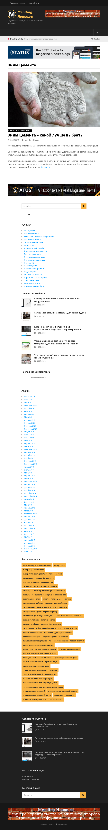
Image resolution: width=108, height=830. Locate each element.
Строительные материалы (19, 131)
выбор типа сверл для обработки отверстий (42, 574)
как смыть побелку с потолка (69, 615)
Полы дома (29, 263)
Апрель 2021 (29, 414)
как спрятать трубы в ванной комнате (39, 628)
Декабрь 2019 (30, 455)
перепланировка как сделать (55, 636)
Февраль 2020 (30, 449)
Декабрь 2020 (30, 420)
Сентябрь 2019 (30, 464)
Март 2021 (28, 417)
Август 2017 (29, 531)
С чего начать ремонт (34, 268)
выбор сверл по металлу (33, 569)
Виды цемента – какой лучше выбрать (45, 135)
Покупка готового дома (34, 257)
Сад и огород (30, 271)
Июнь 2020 (29, 437)
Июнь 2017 (29, 534)
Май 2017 (28, 537)
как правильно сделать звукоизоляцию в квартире (45, 607)
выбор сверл (59, 565)
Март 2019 (28, 478)
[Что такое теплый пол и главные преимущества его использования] (26, 359)
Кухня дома (29, 245)
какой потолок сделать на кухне (57, 599)
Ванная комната (31, 233)
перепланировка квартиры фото (37, 641)
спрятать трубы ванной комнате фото (39, 674)
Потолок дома (30, 265)
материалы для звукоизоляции (58, 632)
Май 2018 (28, 505)
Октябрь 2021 (30, 408)
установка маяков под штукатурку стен (40, 683)
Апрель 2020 (29, 443)
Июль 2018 (28, 502)
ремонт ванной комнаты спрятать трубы (40, 662)
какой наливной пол (31, 599)
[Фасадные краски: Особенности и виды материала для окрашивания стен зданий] (26, 345)
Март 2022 (28, 402)
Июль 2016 (28, 551)
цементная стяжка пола (64, 695)
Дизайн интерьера (32, 239)
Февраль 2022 (30, 405)
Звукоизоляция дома (33, 242)
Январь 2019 (29, 484)
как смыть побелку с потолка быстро (39, 620)
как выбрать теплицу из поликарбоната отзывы (44, 590)
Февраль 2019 (30, 481)
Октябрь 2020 (30, 426)
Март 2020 (28, 446)
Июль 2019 (28, 470)
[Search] (96, 32)
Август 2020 (29, 431)
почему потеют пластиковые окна (37, 657)
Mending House (32, 140)
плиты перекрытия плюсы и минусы (38, 645)
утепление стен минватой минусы (62, 691)
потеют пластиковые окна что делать (39, 649)
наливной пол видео (31, 636)
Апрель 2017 (29, 540)
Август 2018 (29, 499)
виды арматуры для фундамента (37, 565)
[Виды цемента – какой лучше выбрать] (54, 99)
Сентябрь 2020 (30, 429)
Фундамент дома (32, 283)
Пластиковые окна (32, 254)
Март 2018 (28, 510)
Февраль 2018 (30, 513)
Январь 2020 (29, 452)
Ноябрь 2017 (29, 522)
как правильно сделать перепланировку (40, 611)
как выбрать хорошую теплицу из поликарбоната (44, 595)
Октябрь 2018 (30, 493)
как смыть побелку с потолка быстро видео (42, 624)
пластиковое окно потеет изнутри (69, 641)
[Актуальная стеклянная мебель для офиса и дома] (26, 317)
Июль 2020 (28, 434)
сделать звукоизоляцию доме (36, 666)
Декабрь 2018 (30, 487)
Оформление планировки (35, 251)
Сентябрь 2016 (30, 548)
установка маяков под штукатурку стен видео (43, 687)
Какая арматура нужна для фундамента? (40, 39)
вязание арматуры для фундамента (38, 578)
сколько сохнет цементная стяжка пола (40, 670)
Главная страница (17, 3)
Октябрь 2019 (30, 461)
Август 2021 (29, 411)
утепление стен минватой (34, 691)
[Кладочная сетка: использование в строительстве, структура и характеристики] (26, 331)
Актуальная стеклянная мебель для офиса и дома (60, 312)
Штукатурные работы (34, 286)
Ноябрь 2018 (29, 490)
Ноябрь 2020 (29, 423)
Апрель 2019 (29, 475)
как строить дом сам (67, 628)
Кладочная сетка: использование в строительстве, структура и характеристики (57, 328)
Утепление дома (31, 280)
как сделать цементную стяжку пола (38, 615)
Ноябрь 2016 (29, 546)
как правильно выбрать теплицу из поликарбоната (45, 603)
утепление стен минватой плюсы (37, 695)
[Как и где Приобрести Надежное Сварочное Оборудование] (26, 303)
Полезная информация (34, 260)
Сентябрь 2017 (30, 528)
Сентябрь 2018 (30, 496)
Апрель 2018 (29, 508)
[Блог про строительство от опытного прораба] (21, 16)
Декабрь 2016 (30, 543)
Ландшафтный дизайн (34, 248)
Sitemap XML (62, 824)
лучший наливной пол (32, 632)
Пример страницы (30, 779)
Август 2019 (29, 467)
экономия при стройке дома (35, 699)
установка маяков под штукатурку (38, 678)
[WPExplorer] (72, 13)
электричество (56, 699)
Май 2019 (28, 472)
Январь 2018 (29, 516)
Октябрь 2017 (30, 525)
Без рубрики (29, 230)
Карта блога (34, 3)
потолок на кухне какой (69, 649)
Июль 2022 (28, 399)
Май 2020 (28, 440)
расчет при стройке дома (66, 657)
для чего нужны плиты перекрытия (38, 582)
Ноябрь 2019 (29, 458)
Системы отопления (33, 274)
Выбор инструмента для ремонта (39, 236)
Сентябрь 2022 (30, 396)
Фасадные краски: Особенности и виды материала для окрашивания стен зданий (56, 342)
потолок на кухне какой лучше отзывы (39, 653)
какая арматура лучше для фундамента (40, 586)
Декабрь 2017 (30, 519)
